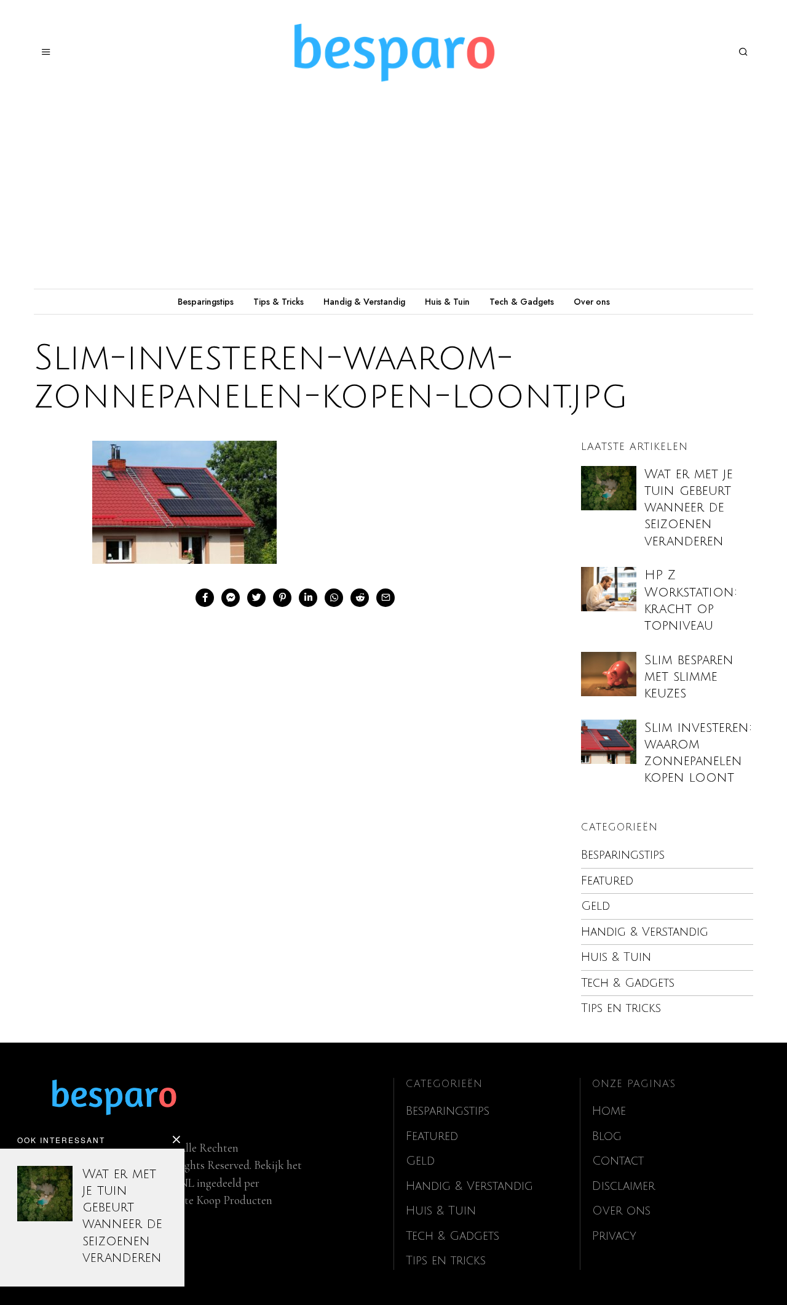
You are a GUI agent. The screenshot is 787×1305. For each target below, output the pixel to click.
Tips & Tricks (278, 301)
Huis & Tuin (447, 301)
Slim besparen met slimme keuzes (689, 677)
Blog (607, 1136)
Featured (607, 881)
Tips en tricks (621, 1008)
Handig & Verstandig (364, 301)
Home (609, 1111)
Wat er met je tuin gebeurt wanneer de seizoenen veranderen (688, 507)
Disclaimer (623, 1186)
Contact (618, 1161)
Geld (595, 906)
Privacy (614, 1236)
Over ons (592, 301)
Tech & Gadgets (521, 301)
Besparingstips (206, 301)
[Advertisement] (393, 196)
